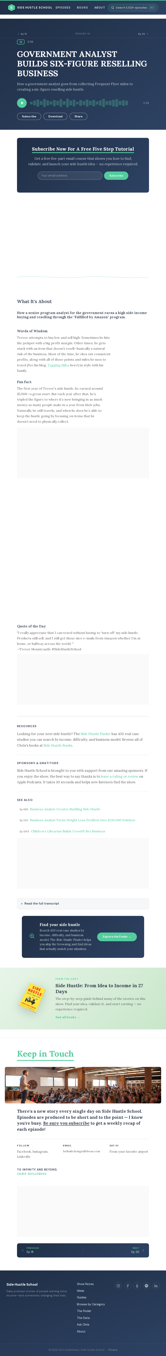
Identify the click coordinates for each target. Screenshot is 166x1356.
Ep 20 (141, 33)
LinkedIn (23, 1157)
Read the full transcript (41, 903)
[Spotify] (146, 1285)
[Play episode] (22, 103)
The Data (83, 1318)
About (99, 7)
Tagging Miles (58, 365)
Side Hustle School (21, 1284)
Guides (81, 1297)
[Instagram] (118, 1285)
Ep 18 (24, 33)
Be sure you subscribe (66, 1123)
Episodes (63, 7)
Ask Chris (83, 1324)
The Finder (84, 1311)
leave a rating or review (119, 776)
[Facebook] (127, 1285)
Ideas (80, 1291)
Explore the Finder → (117, 936)
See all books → (67, 1017)
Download (55, 116)
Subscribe (29, 116)
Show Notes (85, 1284)
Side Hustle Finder (96, 734)
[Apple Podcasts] (137, 1285)
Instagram (40, 1151)
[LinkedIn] (156, 1285)
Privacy (113, 1350)
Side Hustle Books (58, 745)
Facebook (24, 1151)
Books (82, 7)
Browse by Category (91, 1304)
